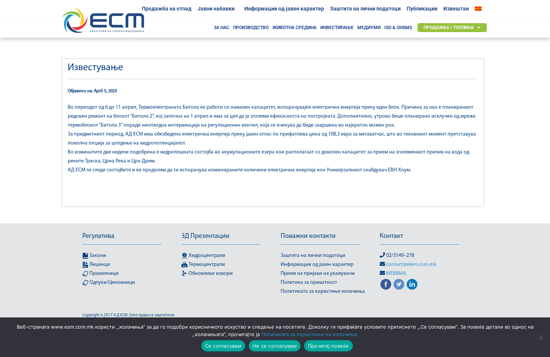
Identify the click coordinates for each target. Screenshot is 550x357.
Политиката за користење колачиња (323, 291)
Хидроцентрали (206, 255)
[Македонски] (480, 8)
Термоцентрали (206, 264)
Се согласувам (223, 346)
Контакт (391, 236)
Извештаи (456, 9)
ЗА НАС (221, 27)
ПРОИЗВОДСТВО (251, 27)
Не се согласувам (275, 346)
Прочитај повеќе (328, 346)
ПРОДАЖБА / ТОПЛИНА (449, 27)
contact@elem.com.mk (411, 264)
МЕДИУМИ (369, 27)
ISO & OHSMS (398, 27)
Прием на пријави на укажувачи (318, 273)
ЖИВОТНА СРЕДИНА (294, 27)
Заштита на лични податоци (365, 9)
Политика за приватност (309, 282)
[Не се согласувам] (540, 337)
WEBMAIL (396, 273)
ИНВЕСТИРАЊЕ (337, 27)
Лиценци (99, 264)
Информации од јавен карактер (284, 9)
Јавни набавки (216, 9)
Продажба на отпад (167, 9)
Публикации (422, 9)
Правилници (103, 273)
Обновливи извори (210, 273)
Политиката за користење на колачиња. (309, 334)
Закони (97, 255)
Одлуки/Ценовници (111, 282)
